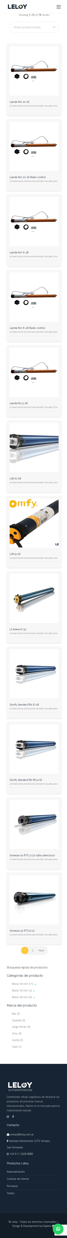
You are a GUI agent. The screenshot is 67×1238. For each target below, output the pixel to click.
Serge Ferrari (21, 1026)
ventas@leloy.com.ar (22, 1134)
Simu (16, 1033)
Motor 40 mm (22, 984)
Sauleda (18, 1020)
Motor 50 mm (22, 990)
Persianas (12, 1186)
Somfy (17, 1040)
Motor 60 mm (22, 997)
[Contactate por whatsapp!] (58, 1229)
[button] (34, 27)
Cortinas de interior (18, 1178)
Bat (15, 1013)
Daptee (47, 1226)
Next (41, 950)
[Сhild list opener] (35, 984)
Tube (16, 1046)
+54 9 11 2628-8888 (21, 1154)
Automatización (16, 1171)
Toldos (11, 1193)
